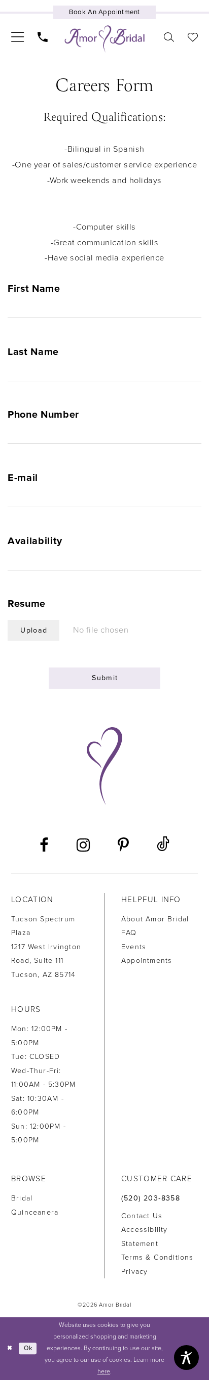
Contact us (141, 1216)
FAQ (129, 932)
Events (133, 947)
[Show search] (169, 37)
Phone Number (43, 415)
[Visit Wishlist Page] (192, 37)
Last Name (33, 352)
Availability (35, 541)
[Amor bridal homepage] (105, 39)
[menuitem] (17, 37)
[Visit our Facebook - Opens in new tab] (44, 845)
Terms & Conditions (157, 1257)
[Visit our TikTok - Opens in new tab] (163, 845)
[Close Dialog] (9, 1349)
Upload (33, 630)
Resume (27, 604)
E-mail (23, 478)
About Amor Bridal (155, 919)
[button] (17, 37)
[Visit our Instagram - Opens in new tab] (83, 845)
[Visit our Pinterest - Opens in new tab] (123, 845)
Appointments (146, 960)
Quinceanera (34, 1212)
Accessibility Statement (144, 1236)
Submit (105, 678)
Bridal (21, 1198)
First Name (34, 289)
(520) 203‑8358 (150, 1198)
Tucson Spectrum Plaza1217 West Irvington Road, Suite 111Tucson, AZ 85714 (46, 947)
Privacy (134, 1271)
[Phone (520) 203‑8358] (43, 37)
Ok (28, 1348)
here (103, 1371)
